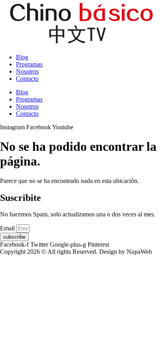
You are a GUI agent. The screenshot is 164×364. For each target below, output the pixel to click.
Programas (29, 64)
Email (8, 228)
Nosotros (27, 71)
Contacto (27, 78)
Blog (22, 57)
